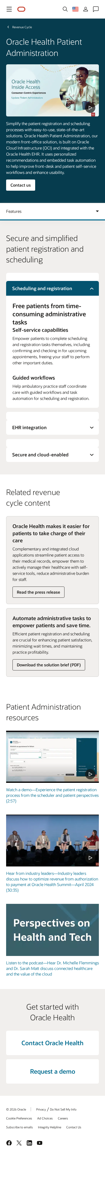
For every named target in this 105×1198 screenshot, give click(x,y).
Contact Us (73, 1127)
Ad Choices (45, 1118)
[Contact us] (96, 9)
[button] (9, 9)
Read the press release (38, 592)
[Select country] (75, 9)
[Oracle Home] (21, 9)
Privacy (41, 1109)
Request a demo (52, 1071)
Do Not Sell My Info (63, 1109)
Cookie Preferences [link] (19, 1118)
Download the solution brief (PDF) (49, 664)
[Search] (65, 9)
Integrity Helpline (49, 1127)
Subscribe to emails (19, 1127)
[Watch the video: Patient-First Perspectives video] (52, 841)
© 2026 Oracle (16, 1109)
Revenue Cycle (22, 27)
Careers (63, 1118)
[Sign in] (86, 9)
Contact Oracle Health (52, 1043)
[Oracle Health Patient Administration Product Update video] (52, 90)
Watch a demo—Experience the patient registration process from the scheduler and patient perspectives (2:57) (52, 795)
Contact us (20, 185)
